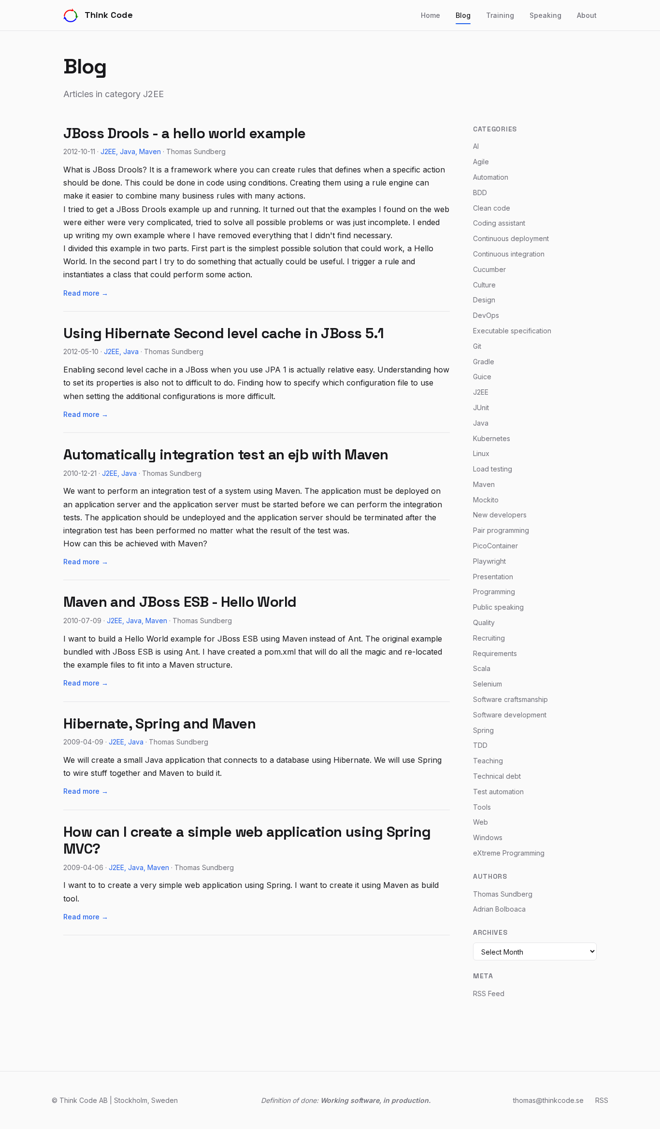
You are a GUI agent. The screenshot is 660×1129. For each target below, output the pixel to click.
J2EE (108, 151)
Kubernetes (491, 438)
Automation (490, 177)
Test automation (498, 791)
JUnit (481, 407)
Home (430, 15)
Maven (150, 151)
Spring (483, 730)
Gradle (483, 361)
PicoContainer (495, 546)
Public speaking (498, 607)
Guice (482, 376)
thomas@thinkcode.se (548, 1100)
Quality (484, 622)
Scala (481, 668)
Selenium (487, 684)
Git (477, 346)
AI (476, 146)
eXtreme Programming (509, 853)
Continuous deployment (511, 238)
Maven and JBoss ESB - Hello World (179, 602)
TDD (480, 745)
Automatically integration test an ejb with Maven (225, 454)
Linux (481, 453)
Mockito (486, 500)
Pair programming (501, 530)
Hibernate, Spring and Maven (159, 724)
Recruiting (489, 638)
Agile (481, 161)
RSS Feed (488, 993)
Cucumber (489, 269)
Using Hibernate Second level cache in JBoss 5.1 (223, 333)
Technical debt (497, 776)
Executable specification (512, 331)
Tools (482, 807)
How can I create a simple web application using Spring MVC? (246, 840)
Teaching (488, 761)
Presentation (493, 576)
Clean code (491, 208)
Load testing (492, 469)
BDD (480, 192)
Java (127, 151)
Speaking (545, 15)
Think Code (109, 14)
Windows (487, 837)
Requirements (495, 653)
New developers (500, 515)
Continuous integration (509, 254)
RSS (601, 1100)
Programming (494, 591)
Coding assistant (499, 223)
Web (480, 822)
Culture (484, 285)
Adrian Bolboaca (499, 909)
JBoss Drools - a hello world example (184, 133)
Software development (509, 715)
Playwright (489, 561)
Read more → (85, 293)
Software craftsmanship (510, 699)
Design (484, 300)
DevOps (486, 315)
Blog (463, 15)
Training (500, 15)
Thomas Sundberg (502, 894)
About (587, 15)
